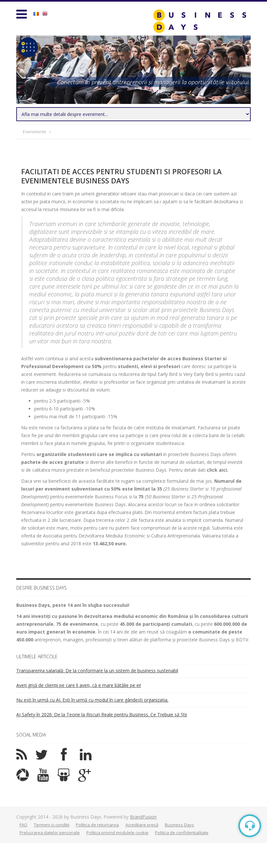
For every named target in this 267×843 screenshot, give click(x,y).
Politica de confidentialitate (181, 833)
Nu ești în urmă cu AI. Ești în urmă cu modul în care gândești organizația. (92, 700)
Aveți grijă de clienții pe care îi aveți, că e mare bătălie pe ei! (78, 685)
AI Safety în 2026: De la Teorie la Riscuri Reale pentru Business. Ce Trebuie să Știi (101, 714)
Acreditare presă (141, 825)
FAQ (23, 825)
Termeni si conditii (51, 825)
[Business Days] (199, 21)
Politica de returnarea (97, 825)
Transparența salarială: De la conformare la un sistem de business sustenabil (97, 670)
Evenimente (34, 132)
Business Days (179, 825)
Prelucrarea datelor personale (50, 833)
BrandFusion (143, 817)
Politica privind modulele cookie (117, 833)
